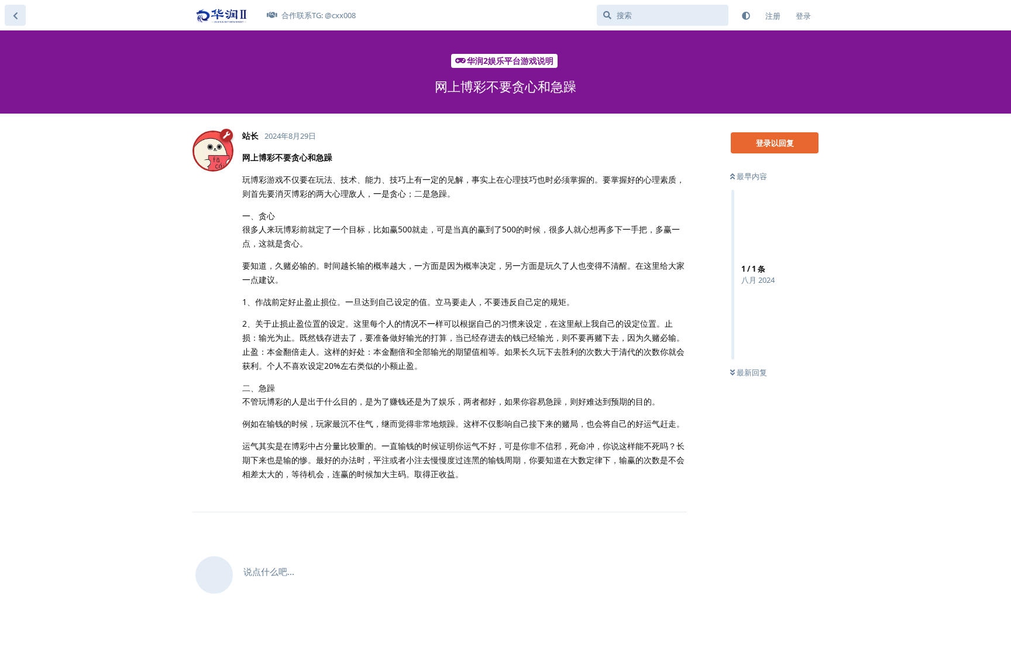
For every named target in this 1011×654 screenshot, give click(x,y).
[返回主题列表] (15, 15)
